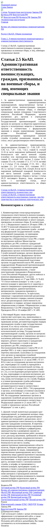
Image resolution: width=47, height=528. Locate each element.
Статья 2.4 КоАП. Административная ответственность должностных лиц (18, 191)
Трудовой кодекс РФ (10, 488)
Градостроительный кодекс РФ (15, 499)
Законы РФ (37, 12)
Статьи (4, 12)
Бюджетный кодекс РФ (21, 497)
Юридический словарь (11, 504)
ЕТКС (24, 504)
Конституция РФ (20, 14)
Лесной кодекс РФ (37, 499)
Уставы (40, 504)
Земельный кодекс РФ (21, 495)
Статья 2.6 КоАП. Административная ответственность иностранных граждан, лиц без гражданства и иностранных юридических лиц (22, 197)
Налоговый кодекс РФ (30, 488)
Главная (4, 22)
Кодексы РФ (6, 14)
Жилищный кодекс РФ (22, 492)
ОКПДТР (32, 504)
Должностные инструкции (20, 12)
